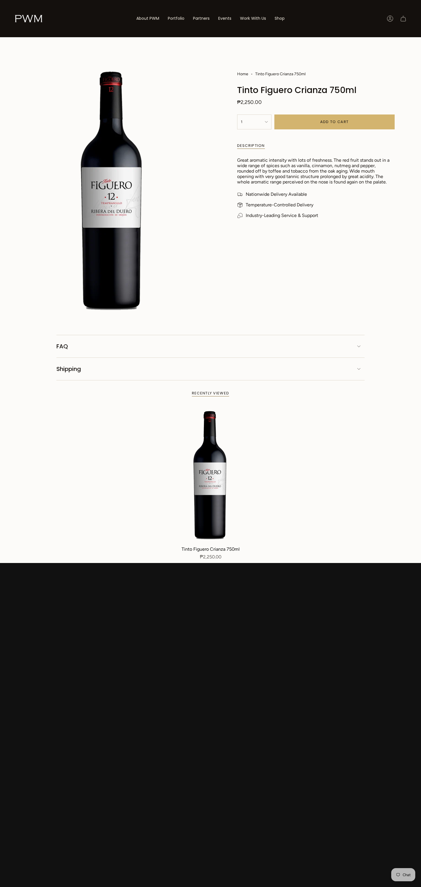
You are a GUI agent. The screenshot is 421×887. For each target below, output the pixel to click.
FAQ (62, 346)
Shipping (68, 369)
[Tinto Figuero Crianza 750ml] (210, 475)
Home (242, 74)
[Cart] (403, 18)
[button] (176, 18)
